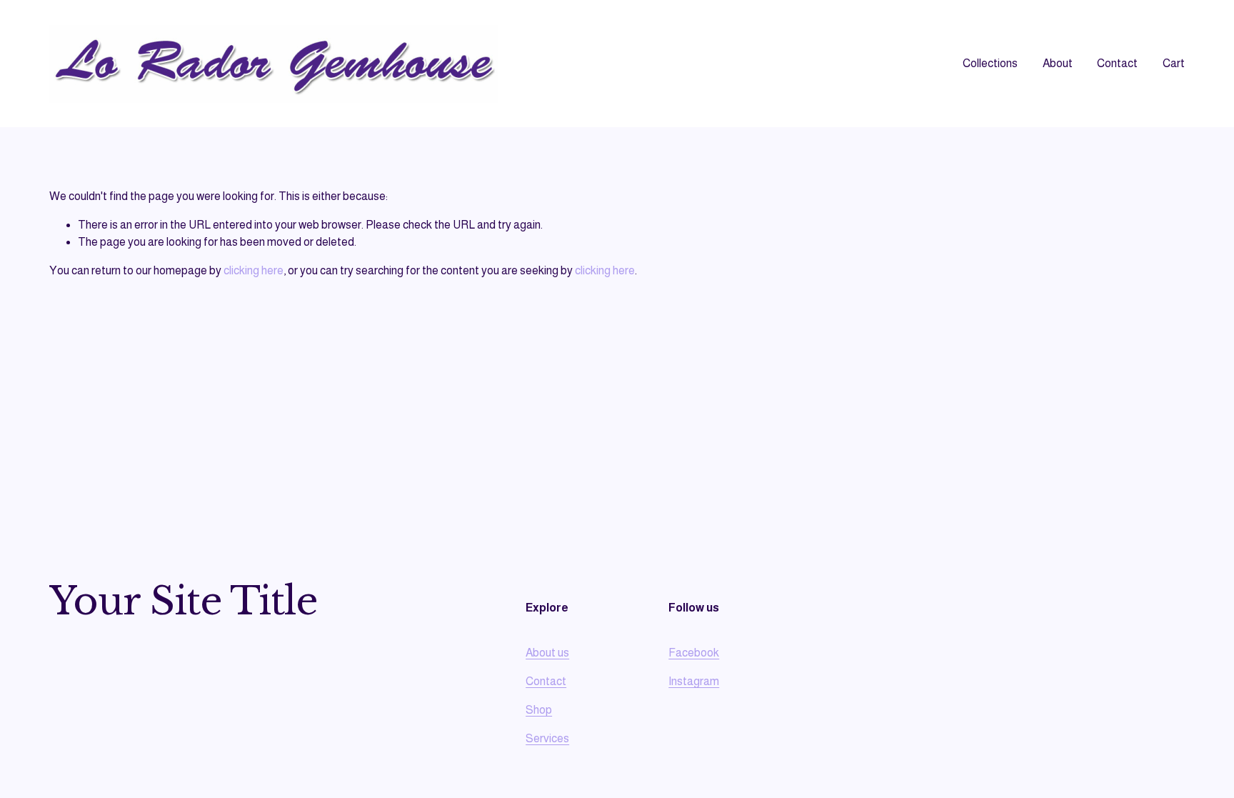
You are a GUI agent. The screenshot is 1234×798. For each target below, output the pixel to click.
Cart (1174, 63)
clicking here (254, 270)
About (1058, 63)
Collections (990, 63)
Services (547, 738)
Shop (539, 710)
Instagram (693, 681)
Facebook (693, 653)
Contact (1117, 63)
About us (547, 653)
